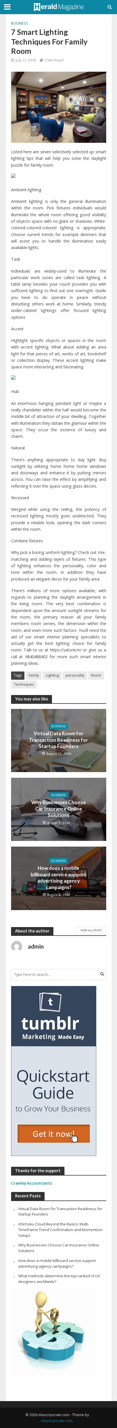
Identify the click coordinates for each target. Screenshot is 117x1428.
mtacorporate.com (56, 1420)
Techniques (24, 684)
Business (19, 23)
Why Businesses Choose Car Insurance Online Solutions (58, 808)
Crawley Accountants (31, 1183)
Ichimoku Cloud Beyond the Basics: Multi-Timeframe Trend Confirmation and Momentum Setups (60, 1229)
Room (96, 675)
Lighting (52, 675)
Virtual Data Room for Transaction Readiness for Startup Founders (58, 739)
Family (34, 675)
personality (75, 675)
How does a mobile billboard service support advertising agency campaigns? (58, 877)
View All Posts (91, 930)
